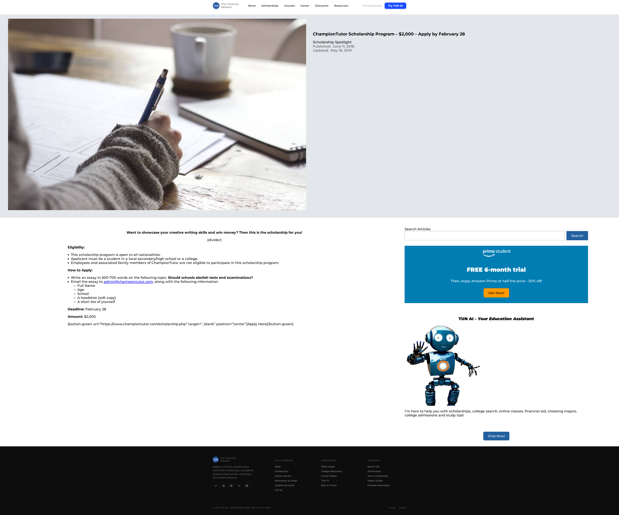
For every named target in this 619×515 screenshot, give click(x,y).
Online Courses (283, 475)
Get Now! (496, 293)
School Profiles (329, 475)
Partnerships (374, 471)
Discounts (321, 5)
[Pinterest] (224, 486)
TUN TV (325, 480)
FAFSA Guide (328, 466)
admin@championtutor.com (128, 282)
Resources (342, 5)
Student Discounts (285, 485)
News (252, 5)
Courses (289, 5)
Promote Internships (379, 485)
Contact (402, 507)
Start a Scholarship (378, 475)
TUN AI (278, 489)
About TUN (373, 466)
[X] (239, 486)
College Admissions (331, 471)
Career (304, 5)
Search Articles (418, 229)
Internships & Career (286, 480)
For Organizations (372, 5)
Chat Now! (496, 436)
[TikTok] (216, 486)
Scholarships (269, 5)
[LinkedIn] (247, 486)
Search (577, 236)
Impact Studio (375, 480)
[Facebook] (231, 486)
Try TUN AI (395, 5)
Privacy (391, 507)
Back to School (329, 485)
